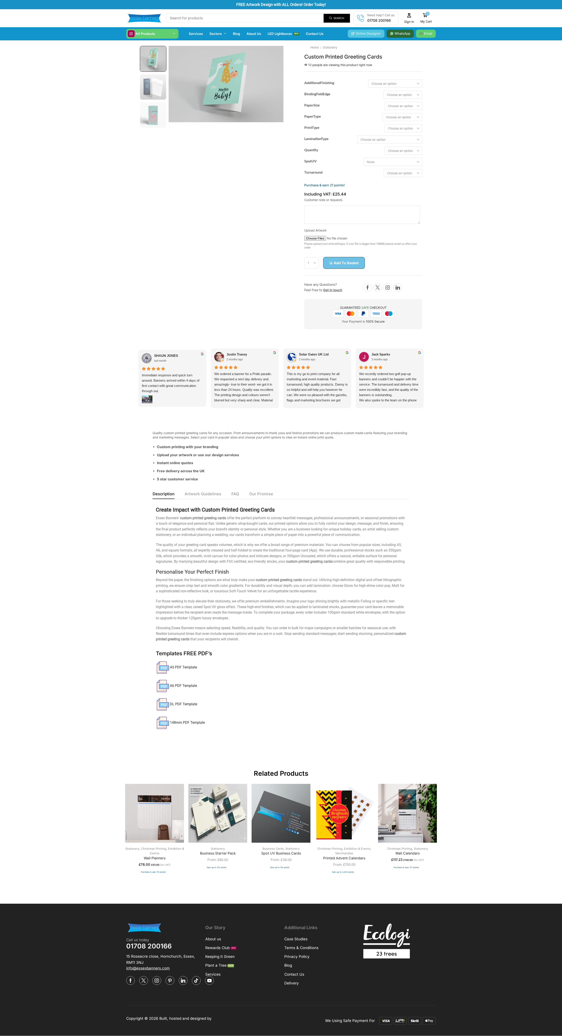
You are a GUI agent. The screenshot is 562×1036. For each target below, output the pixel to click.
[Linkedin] (397, 287)
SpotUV (310, 161)
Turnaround (313, 172)
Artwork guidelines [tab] (203, 494)
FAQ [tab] (235, 494)
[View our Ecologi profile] (386, 941)
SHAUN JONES (166, 355)
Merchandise (344, 853)
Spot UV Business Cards (281, 853)
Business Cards (273, 848)
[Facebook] (367, 287)
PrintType (311, 127)
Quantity (311, 150)
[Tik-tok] (196, 980)
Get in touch (332, 290)
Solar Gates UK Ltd (314, 354)
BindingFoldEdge (317, 94)
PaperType (312, 116)
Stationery (330, 47)
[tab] (164, 495)
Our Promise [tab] (261, 494)
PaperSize (312, 105)
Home (314, 47)
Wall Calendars (407, 853)
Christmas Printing (153, 848)
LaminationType (316, 139)
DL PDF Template (183, 704)
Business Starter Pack (218, 853)
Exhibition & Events (357, 848)
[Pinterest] (170, 980)
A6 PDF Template (183, 686)
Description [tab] (164, 494)
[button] (409, 18)
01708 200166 (379, 20)
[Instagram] (387, 287)
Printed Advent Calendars (344, 858)
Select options (150, 815)
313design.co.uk (227, 1018)
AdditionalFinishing (319, 83)
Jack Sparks (380, 354)
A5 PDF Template (183, 667)
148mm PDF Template (187, 722)
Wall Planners (155, 858)
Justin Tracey (237, 354)
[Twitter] (377, 287)
